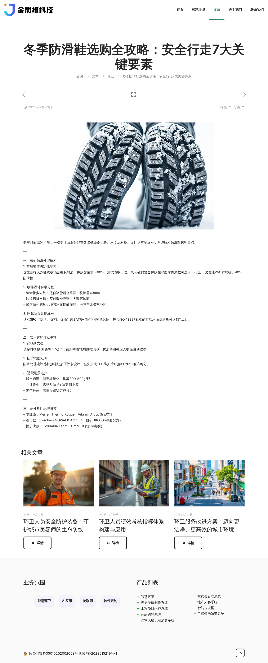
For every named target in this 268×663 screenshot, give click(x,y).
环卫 (110, 76)
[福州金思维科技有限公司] (28, 9)
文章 (95, 76)
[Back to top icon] (240, 653)
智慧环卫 (147, 597)
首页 (80, 76)
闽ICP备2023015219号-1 (98, 653)
